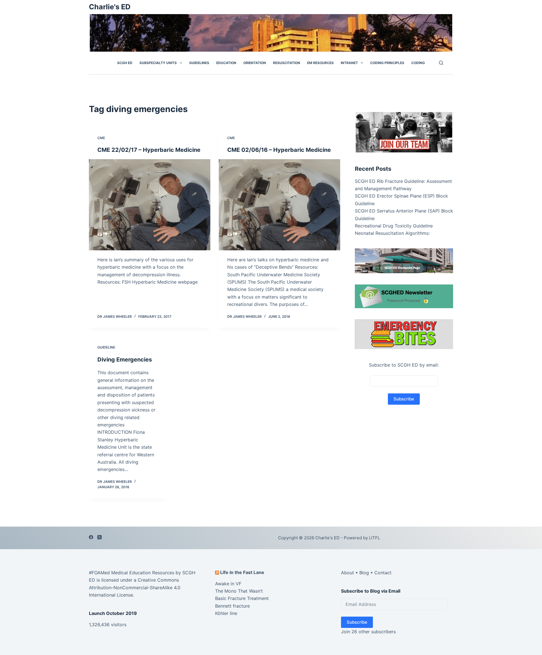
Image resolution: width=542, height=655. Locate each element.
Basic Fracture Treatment (242, 598)
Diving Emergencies (124, 359)
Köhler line (226, 613)
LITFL (374, 537)
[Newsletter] (404, 131)
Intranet (349, 63)
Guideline (106, 347)
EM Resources (320, 63)
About (347, 572)
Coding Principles (387, 63)
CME (101, 138)
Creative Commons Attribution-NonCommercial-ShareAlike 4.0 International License (134, 587)
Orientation (254, 63)
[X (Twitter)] (99, 537)
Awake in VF (228, 583)
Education (226, 63)
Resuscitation (286, 63)
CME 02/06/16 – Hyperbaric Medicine (279, 149)
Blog (364, 572)
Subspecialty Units (158, 63)
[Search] (441, 63)
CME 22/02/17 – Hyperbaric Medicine (148, 149)
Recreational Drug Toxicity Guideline (394, 226)
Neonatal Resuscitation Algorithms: (392, 233)
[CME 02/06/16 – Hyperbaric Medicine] (279, 204)
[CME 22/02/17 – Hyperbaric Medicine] (149, 204)
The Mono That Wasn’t (239, 591)
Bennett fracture (232, 606)
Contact (383, 572)
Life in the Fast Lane (242, 572)
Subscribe (357, 622)
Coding (418, 63)
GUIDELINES (199, 63)
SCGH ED (124, 63)
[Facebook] (91, 537)
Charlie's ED (109, 7)
